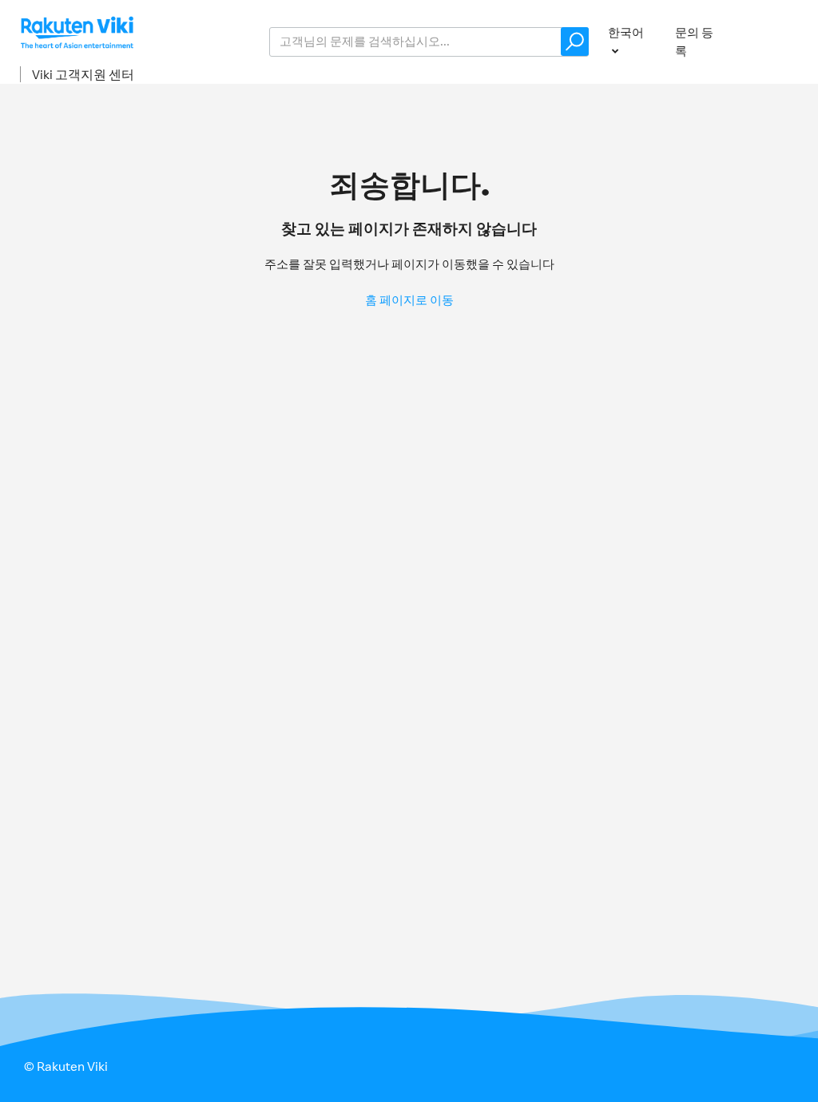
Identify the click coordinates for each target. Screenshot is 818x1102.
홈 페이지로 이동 (409, 299)
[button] (575, 41)
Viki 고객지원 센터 (83, 74)
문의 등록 (694, 41)
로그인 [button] (777, 41)
